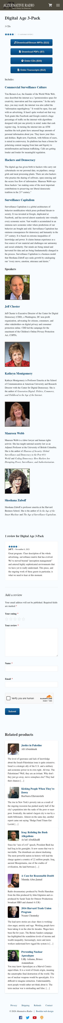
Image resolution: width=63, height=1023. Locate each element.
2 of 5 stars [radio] (10, 619)
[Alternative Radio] (18, 4)
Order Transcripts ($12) (33, 70)
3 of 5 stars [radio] (15, 619)
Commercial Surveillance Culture (26, 87)
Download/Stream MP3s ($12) (32, 42)
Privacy (13, 1005)
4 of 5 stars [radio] (19, 619)
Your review (12, 625)
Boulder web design (44, 1011)
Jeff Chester (12, 306)
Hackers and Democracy (20, 160)
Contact (49, 1005)
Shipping (25, 1005)
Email (9, 679)
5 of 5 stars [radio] (23, 619)
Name (9, 663)
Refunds (37, 1005)
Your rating (11, 613)
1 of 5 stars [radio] (6, 619)
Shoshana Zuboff (15, 500)
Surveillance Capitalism (19, 200)
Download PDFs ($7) (32, 51)
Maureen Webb (14, 433)
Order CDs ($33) (33, 61)
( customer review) (25, 34)
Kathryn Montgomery (18, 373)
